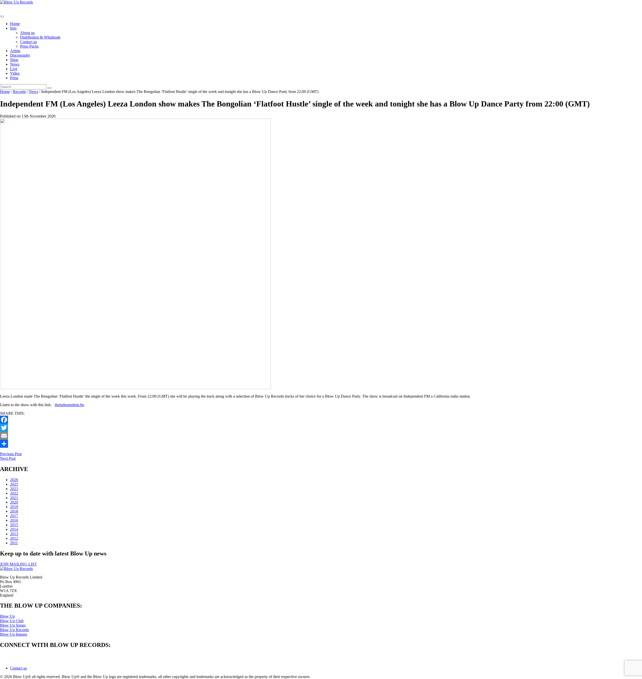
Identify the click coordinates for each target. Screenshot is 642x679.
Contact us (28, 42)
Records (19, 91)
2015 (14, 525)
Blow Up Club (12, 621)
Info (13, 28)
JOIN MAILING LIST (18, 564)
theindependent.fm (69, 405)
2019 (14, 507)
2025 (14, 484)
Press (14, 78)
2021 (14, 498)
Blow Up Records (14, 630)
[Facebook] (321, 420)
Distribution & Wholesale (40, 37)
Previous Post (11, 454)
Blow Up (7, 616)
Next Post (8, 458)
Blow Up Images (13, 634)
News (14, 64)
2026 (14, 480)
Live (13, 69)
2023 (14, 489)
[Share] (321, 444)
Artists (15, 51)
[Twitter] (321, 428)
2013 (14, 534)
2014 (14, 529)
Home (15, 24)
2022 (14, 493)
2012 (14, 538)
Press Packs (29, 46)
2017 (14, 516)
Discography (20, 55)
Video (15, 73)
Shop (14, 60)
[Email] (321, 436)
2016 (14, 520)
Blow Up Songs (13, 625)
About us (27, 33)
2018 (14, 511)
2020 (14, 502)
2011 (14, 543)
